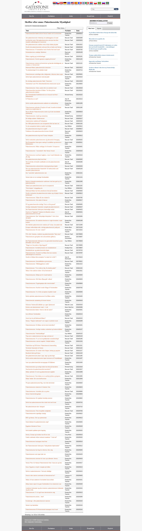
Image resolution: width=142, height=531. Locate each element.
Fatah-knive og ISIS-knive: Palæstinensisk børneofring (41, 345)
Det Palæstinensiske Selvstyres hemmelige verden (40, 209)
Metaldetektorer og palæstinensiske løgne (37, 250)
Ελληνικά (69, 4)
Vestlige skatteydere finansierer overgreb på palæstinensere (42, 207)
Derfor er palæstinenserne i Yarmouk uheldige (38, 471)
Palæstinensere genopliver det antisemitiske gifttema (40, 236)
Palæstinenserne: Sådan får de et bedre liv (38, 197)
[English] (72, 3)
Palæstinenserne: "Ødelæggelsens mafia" (37, 264)
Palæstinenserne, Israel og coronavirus (37, 116)
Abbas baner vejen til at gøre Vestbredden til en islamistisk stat (43, 484)
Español (76, 4)
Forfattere (51, 16)
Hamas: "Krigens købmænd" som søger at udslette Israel (42, 321)
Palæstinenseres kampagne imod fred (36, 441)
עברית (83, 4)
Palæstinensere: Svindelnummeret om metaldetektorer (41, 248)
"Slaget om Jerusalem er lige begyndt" (36, 245)
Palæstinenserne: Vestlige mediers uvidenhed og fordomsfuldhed (44, 329)
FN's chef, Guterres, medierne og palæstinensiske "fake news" (43, 234)
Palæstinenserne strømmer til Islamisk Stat (38, 387)
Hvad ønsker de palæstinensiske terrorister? (38, 369)
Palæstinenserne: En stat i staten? (35, 230)
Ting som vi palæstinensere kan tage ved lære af (39, 336)
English (72, 4)
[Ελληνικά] (68, 3)
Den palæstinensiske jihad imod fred (36, 159)
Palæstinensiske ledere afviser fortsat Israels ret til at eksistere (43, 33)
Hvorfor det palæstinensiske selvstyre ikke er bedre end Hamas (43, 47)
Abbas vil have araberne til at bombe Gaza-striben (40, 479)
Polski (95, 4)
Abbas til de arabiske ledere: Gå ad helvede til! (39, 270)
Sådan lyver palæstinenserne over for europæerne (40, 185)
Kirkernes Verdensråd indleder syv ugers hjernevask (40, 304)
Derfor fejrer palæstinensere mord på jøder (37, 77)
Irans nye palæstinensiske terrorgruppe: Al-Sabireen (40, 362)
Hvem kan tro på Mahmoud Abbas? (35, 318)
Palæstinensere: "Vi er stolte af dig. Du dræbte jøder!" (41, 268)
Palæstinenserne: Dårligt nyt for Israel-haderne (39, 275)
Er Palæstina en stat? (32, 99)
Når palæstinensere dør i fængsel (35, 406)
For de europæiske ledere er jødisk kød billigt (38, 126)
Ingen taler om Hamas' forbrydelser (99, 61)
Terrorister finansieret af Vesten (34, 348)
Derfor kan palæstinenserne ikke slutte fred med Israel (41, 402)
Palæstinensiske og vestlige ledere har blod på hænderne (42, 367)
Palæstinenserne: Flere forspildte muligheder (38, 411)
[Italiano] (87, 3)
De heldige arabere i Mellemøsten (35, 118)
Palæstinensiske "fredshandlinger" (35, 333)
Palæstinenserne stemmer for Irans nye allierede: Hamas (42, 458)
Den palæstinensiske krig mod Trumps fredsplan (39, 135)
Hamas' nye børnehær (32, 505)
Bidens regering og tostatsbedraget (35, 56)
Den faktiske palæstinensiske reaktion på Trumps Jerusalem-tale (44, 224)
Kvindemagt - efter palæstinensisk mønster (38, 501)
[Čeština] (57, 3)
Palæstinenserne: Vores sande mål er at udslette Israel (41, 88)
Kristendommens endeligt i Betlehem (36, 52)
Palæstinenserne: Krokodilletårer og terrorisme (39, 261)
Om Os (31, 16)
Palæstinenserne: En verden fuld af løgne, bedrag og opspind (43, 350)
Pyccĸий (103, 4)
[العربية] (54, 3)
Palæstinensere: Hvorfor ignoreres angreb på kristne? (41, 59)
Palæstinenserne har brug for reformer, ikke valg (39, 450)
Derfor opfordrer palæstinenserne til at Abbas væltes (40, 296)
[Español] (76, 3)
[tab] (91, 28)
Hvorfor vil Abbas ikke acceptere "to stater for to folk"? (41, 257)
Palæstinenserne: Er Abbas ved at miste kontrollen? (40, 325)
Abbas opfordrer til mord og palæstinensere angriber (40, 372)
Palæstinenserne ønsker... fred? (35, 496)
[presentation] (91, 28)
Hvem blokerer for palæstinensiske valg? (37, 422)
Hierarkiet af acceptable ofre (97, 39)
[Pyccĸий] (103, 3)
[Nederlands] (91, 3)
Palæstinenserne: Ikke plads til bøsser (36, 200)
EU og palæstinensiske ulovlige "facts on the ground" (41, 204)
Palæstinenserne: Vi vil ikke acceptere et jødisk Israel (41, 292)
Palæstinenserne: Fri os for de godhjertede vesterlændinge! (42, 338)
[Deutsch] (64, 3)
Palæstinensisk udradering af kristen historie (38, 300)
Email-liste (90, 16)
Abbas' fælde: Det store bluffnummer (36, 378)
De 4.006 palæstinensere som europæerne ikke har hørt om (42, 123)
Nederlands (91, 4)
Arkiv (71, 16)
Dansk (61, 4)
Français (80, 4)
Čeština (57, 4)
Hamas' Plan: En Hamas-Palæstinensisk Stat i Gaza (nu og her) (44, 463)
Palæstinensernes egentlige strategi (36, 413)
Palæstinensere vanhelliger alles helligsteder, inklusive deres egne (44, 74)
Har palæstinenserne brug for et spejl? (36, 129)
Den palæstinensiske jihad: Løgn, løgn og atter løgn (40, 355)
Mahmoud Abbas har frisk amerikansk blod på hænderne (41, 191)
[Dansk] (61, 3)
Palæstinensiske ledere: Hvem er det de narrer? (39, 310)
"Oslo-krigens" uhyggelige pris (34, 188)
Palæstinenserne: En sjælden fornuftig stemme (39, 398)
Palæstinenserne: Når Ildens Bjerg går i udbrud (39, 279)
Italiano (87, 4)
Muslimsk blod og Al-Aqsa (33, 353)
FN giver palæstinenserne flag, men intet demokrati (40, 383)
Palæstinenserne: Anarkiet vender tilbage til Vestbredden (41, 287)
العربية (54, 4)
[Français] (79, 3)
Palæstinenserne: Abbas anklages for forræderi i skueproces (43, 146)
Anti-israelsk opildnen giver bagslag (35, 430)
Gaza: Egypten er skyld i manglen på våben (38, 467)
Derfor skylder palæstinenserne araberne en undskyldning (42, 103)
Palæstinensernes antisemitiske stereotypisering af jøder (42, 166)
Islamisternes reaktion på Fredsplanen (36, 121)
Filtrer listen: (61, 28)
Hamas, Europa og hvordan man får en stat (38, 434)
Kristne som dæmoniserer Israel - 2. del (37, 307)
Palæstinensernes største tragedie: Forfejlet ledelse (40, 341)
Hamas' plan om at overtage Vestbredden (37, 177)
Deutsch (65, 4)
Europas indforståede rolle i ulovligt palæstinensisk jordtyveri (43, 227)
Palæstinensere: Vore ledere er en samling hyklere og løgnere (43, 376)
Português (99, 4)
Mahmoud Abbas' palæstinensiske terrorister (38, 67)
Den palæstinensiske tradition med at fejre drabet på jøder (42, 44)
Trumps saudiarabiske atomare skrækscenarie (101, 55)
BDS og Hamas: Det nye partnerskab (36, 417)
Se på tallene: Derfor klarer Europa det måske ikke (103, 32)
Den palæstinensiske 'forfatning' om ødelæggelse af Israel (42, 38)
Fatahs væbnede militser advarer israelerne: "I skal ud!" (41, 437)
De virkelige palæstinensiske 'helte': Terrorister (39, 81)
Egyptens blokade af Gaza (33, 426)
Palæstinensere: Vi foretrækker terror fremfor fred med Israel (43, 49)
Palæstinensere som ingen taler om (36, 454)
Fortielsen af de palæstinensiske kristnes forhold (39, 131)
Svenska (107, 4)
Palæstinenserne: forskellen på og (37, 391)
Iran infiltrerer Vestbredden (33, 314)
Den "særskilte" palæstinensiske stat (36, 173)
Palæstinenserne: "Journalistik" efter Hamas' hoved (40, 151)
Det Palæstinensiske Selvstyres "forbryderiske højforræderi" (43, 445)
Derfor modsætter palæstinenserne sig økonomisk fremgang (42, 139)
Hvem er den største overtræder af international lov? (40, 475)
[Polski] (95, 3)
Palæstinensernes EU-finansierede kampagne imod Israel (42, 509)
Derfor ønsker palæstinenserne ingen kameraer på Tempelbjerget (44, 358)
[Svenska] (107, 3)
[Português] (99, 3)
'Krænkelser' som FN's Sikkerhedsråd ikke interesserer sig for (43, 83)
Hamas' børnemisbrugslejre (33, 394)
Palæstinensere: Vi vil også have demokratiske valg (40, 492)
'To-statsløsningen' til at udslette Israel (36, 70)
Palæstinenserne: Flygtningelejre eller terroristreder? (40, 283)
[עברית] (83, 3)
